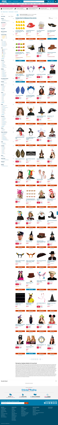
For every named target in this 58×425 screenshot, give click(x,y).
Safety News (34, 411)
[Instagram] (56, 403)
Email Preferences (14, 420)
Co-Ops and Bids (3, 409)
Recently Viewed (4, 381)
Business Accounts (3, 410)
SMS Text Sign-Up (3, 415)
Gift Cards (2, 412)
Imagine (17, 364)
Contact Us (13, 408)
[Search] (45, 1)
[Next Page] (42, 359)
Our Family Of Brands (23, 414)
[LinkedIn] (47, 403)
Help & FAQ (13, 409)
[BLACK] (31, 281)
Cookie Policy (34, 414)
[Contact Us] (51, 1)
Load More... (2, 58)
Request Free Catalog (3, 411)
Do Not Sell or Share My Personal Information (38, 412)
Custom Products (50, 408)
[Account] (53, 1)
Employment (22, 410)
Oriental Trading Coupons (4, 413)
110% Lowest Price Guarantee (24, 412)
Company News (23, 415)
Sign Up (26, 403)
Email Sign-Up (3, 414)
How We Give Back (23, 409)
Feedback (57, 213)
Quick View (20, 40)
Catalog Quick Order (3, 408)
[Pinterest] (49, 403)
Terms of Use (34, 409)
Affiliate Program (23, 411)
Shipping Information (14, 413)
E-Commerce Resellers (35, 413)
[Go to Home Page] (1, 11)
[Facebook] (45, 403)
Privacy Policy (34, 408)
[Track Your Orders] (49, 1)
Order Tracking (13, 410)
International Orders (14, 415)
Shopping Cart (13, 414)
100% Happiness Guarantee (24, 413)
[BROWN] (30, 281)
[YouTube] (54, 403)
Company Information (24, 408)
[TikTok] (51, 403)
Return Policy (13, 412)
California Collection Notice (36, 410)
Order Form (13, 411)
